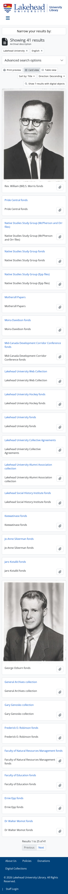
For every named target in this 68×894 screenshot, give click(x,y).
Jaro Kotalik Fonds (15, 562)
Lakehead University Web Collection (26, 371)
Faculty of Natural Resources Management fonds (34, 750)
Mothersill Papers (15, 297)
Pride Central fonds (16, 200)
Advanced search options (23, 60)
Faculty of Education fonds (20, 775)
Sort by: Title (26, 76)
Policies (26, 861)
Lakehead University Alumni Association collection (28, 466)
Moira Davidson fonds (18, 320)
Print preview (13, 69)
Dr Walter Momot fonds (19, 821)
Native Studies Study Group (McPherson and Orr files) (33, 225)
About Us (10, 861)
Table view (50, 69)
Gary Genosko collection (19, 705)
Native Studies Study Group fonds (25, 251)
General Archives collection (21, 682)
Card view (33, 69)
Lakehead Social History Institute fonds (28, 493)
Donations (43, 861)
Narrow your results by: (34, 31)
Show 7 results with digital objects (46, 83)
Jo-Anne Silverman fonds (19, 539)
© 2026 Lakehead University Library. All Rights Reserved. (31, 879)
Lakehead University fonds (20, 417)
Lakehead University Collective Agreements (30, 440)
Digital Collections (16, 868)
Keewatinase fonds (16, 516)
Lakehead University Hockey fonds (25, 394)
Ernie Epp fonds (14, 798)
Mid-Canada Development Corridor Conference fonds (33, 345)
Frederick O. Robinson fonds (21, 728)
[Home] (34, 8)
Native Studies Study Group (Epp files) (27, 274)
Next (41, 847)
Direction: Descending (51, 76)
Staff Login (12, 889)
